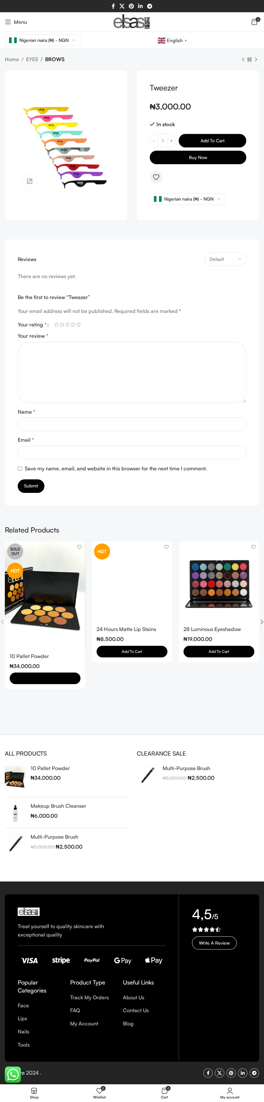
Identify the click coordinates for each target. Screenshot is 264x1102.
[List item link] (39, 1006)
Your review (33, 336)
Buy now (198, 157)
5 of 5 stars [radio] (78, 324)
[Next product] (256, 60)
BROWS (54, 59)
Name (26, 412)
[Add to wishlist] (156, 177)
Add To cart (212, 140)
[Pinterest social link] (131, 6)
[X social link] (122, 6)
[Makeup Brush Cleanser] (15, 812)
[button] (219, 651)
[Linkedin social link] (140, 6)
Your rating (32, 324)
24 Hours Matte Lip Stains (126, 629)
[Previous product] (243, 60)
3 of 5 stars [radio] (67, 324)
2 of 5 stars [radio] (62, 324)
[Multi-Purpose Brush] (15, 843)
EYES (32, 59)
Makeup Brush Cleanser (58, 806)
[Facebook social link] (113, 6)
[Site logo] (132, 21)
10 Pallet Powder (29, 656)
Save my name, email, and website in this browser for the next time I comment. (116, 468)
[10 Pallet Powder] (15, 779)
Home (12, 59)
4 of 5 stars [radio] (73, 324)
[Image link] (29, 911)
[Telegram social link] (149, 6)
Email (26, 440)
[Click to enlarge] (30, 181)
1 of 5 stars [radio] (56, 324)
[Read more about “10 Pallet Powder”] (45, 678)
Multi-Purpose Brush (54, 837)
